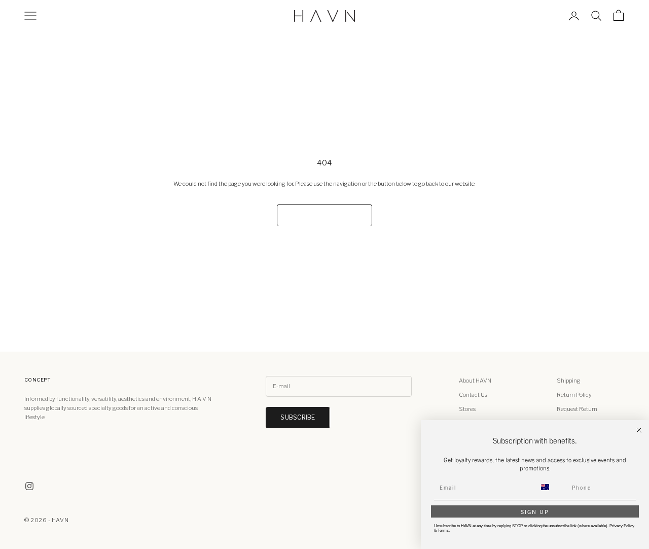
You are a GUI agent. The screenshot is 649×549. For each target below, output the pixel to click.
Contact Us (473, 394)
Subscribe (297, 417)
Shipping (569, 380)
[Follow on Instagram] (29, 486)
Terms (443, 530)
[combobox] (551, 487)
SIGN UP (535, 511)
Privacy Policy (621, 526)
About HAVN (475, 380)
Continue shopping (324, 215)
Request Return (577, 409)
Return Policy (574, 394)
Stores (467, 409)
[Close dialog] (639, 430)
